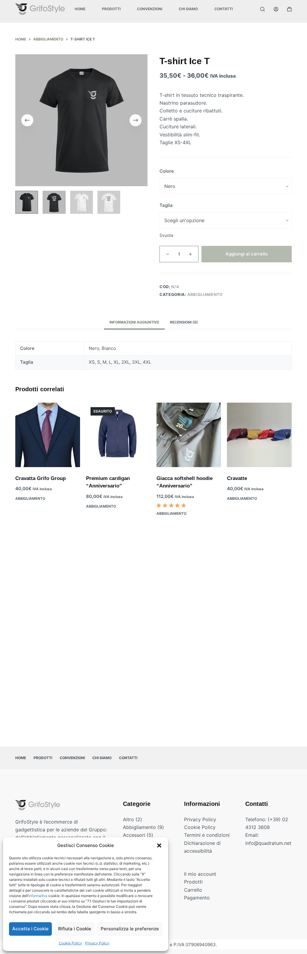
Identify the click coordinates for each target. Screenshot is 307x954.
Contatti (223, 9)
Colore (166, 171)
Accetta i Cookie (30, 929)
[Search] (262, 9)
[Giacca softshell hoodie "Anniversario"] (188, 435)
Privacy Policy (97, 943)
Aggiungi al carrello (246, 254)
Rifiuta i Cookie (74, 929)
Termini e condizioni (207, 835)
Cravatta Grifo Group (40, 478)
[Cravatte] (259, 435)
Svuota (166, 235)
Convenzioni (149, 9)
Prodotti (111, 9)
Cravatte (237, 478)
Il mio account (200, 874)
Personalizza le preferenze (130, 929)
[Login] (276, 9)
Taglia (166, 205)
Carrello (193, 890)
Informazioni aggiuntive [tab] (134, 322)
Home (80, 9)
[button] (159, 845)
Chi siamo (188, 9)
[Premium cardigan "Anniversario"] (118, 435)
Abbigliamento (204, 294)
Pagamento (197, 898)
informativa (37, 895)
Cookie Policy (70, 943)
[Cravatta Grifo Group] (47, 435)
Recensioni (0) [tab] (184, 322)
